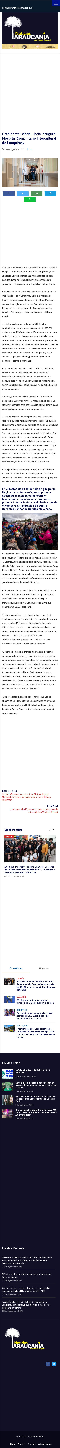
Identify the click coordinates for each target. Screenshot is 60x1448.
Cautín (9, 837)
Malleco (21, 997)
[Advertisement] (30, 89)
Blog (12, 1444)
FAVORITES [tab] (17, 968)
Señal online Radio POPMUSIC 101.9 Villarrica (32, 1071)
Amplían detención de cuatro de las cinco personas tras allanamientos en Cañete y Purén (35, 1099)
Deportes (22, 1010)
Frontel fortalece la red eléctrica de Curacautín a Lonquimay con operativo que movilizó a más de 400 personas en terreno (36, 1033)
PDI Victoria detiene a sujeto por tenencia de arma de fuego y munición (35, 1002)
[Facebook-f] (48, 1364)
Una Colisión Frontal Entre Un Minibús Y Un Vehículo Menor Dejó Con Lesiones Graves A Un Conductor (36, 1112)
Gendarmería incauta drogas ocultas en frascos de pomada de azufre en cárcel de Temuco (36, 1085)
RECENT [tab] (45, 968)
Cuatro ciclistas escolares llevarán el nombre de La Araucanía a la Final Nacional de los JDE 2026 (35, 1016)
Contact (32, 1444)
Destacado (22, 1026)
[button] (50, 831)
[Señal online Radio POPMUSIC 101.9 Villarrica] (7, 1074)
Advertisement (45, 1444)
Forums (21, 1444)
